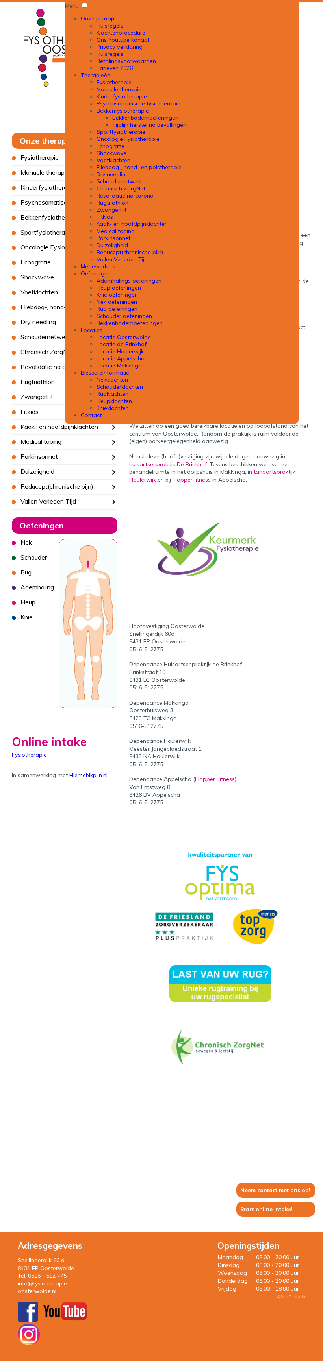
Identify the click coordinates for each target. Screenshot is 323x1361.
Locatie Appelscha (121, 358)
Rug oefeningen (117, 308)
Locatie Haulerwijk (120, 351)
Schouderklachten (120, 386)
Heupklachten (114, 400)
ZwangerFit (111, 209)
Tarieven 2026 (115, 68)
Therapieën (95, 75)
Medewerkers (98, 266)
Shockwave (111, 153)
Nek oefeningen (117, 301)
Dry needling (113, 174)
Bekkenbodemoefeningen (145, 117)
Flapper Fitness (215, 779)
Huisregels (110, 25)
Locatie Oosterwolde (124, 337)
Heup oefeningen (119, 287)
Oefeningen (96, 273)
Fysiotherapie (114, 82)
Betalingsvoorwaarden (126, 61)
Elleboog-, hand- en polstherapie (139, 167)
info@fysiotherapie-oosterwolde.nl (43, 1287)
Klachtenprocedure (121, 32)
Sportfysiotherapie (121, 131)
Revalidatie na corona (125, 195)
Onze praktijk (98, 18)
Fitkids (105, 216)
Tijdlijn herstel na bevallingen (149, 124)
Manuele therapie (119, 89)
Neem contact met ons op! (275, 1190)
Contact (91, 415)
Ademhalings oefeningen (129, 280)
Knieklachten (113, 408)
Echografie (110, 146)
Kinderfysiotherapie (122, 96)
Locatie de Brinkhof (122, 344)
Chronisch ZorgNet (121, 188)
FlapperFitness (192, 479)
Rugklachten (112, 393)
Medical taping (116, 231)
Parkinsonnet (113, 238)
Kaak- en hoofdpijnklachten (132, 223)
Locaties (91, 330)
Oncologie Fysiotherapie (128, 138)
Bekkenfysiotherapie (123, 110)
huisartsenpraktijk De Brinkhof (168, 464)
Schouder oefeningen (124, 315)
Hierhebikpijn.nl (88, 775)
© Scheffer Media (291, 1297)
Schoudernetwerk (119, 181)
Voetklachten (113, 160)
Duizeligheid (112, 245)
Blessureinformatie (105, 372)
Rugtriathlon (112, 202)
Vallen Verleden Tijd (122, 259)
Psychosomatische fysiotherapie (138, 103)
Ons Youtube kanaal (123, 39)
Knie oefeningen (117, 294)
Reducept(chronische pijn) (130, 252)
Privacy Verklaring (120, 46)
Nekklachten (112, 379)
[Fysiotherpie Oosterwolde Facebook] (28, 1319)
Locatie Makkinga (119, 365)
